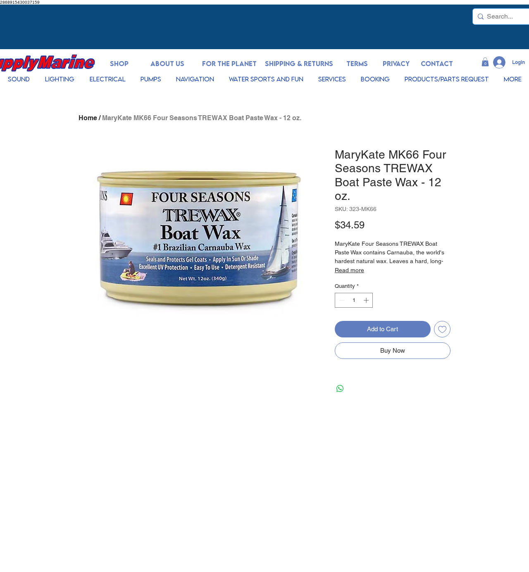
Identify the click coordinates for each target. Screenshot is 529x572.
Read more (349, 270)
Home (88, 118)
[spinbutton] (354, 300)
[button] (485, 61)
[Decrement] (341, 300)
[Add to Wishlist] (442, 329)
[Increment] (367, 300)
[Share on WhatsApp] (340, 389)
